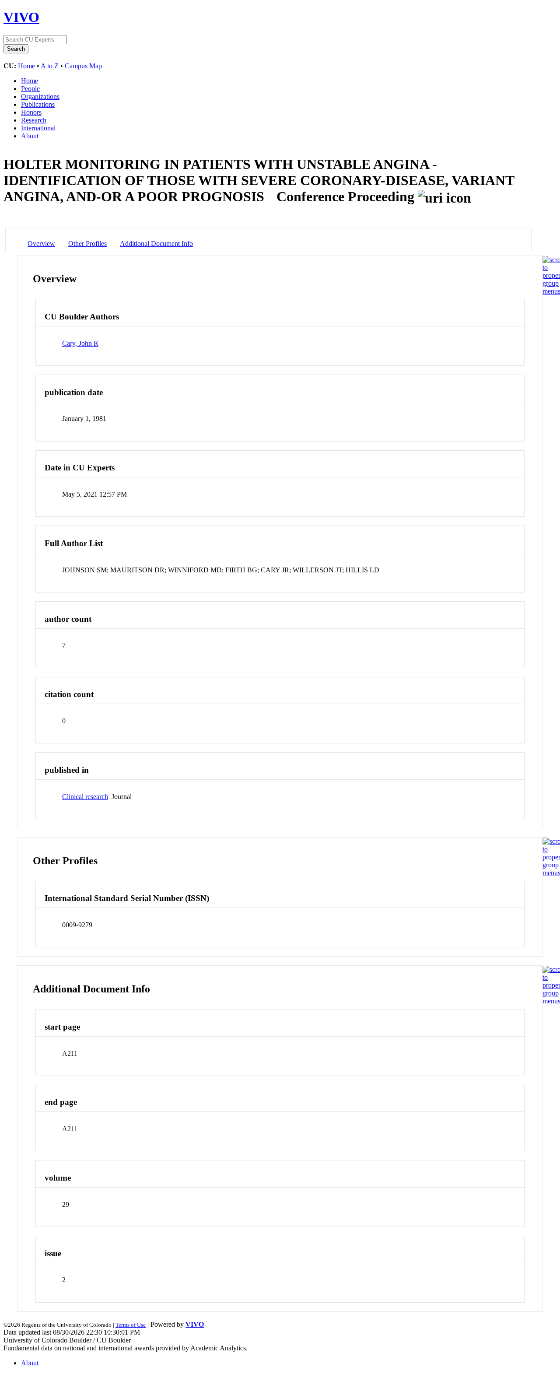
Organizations (40, 96)
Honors (31, 112)
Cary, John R (80, 343)
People (30, 88)
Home (26, 66)
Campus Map (83, 66)
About (29, 136)
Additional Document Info (156, 243)
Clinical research (85, 796)
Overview (41, 243)
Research (33, 120)
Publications (38, 104)
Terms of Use (131, 1324)
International (38, 128)
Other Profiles (87, 243)
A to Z (50, 66)
